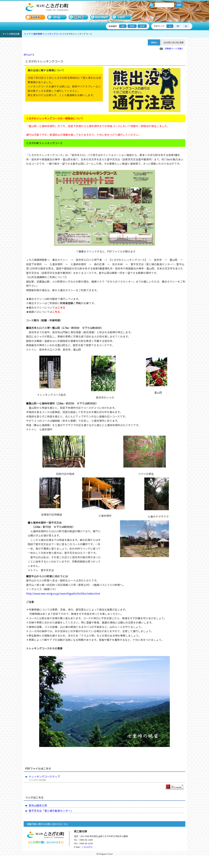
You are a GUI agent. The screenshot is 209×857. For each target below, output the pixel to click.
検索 (179, 4)
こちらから (87, 846)
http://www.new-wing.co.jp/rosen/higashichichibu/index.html (63, 593)
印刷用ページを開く (174, 48)
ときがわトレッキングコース (78, 33)
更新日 (154, 42)
